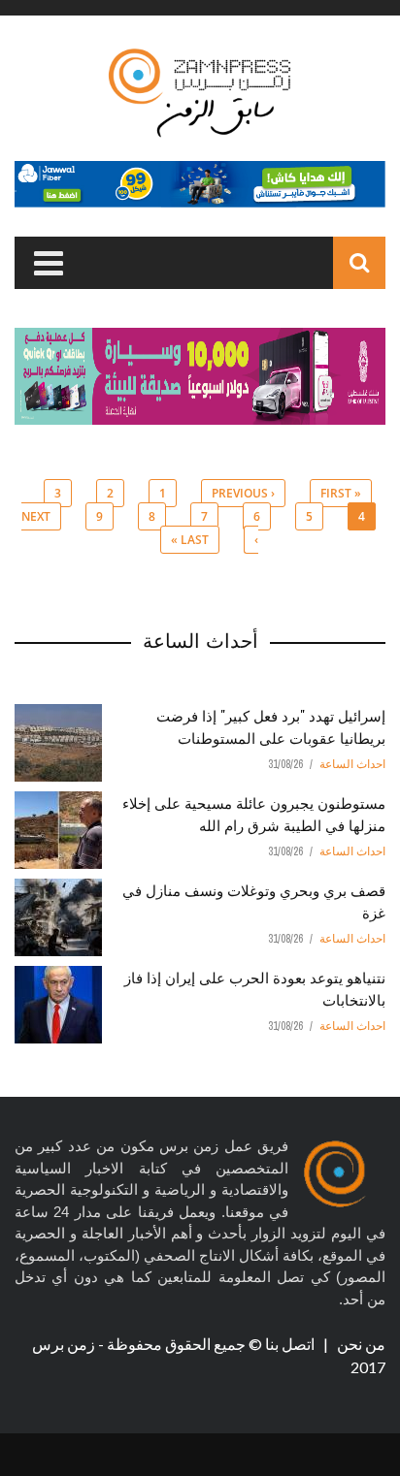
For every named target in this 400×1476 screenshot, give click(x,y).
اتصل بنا (291, 1343)
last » (190, 539)
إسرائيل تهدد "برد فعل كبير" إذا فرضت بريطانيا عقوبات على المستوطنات (270, 726)
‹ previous (243, 493)
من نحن (359, 1343)
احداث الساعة (352, 764)
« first (340, 493)
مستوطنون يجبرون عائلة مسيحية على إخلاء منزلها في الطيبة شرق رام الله (253, 813)
